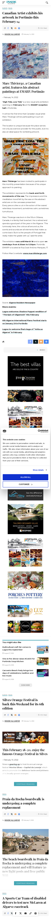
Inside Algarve (12, 34)
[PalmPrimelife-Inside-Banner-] (25, 420)
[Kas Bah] (25, 494)
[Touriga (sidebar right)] (25, 371)
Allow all (25, 477)
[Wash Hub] (25, 586)
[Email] (15, 28)
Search (42, 350)
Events (4, 8)
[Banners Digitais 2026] (25, 519)
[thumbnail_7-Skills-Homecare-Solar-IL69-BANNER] (25, 396)
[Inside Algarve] (11, 2)
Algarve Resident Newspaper (22, 303)
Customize (24, 484)
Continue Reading (25, 784)
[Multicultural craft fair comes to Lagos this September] (43, 649)
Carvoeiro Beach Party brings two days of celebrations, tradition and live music (17, 673)
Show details (38, 470)
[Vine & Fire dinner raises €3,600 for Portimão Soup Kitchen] (43, 661)
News (10, 8)
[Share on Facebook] (8, 28)
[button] (4, 2)
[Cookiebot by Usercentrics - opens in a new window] (38, 431)
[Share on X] (11, 28)
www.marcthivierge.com (35, 253)
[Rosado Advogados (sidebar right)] (25, 611)
